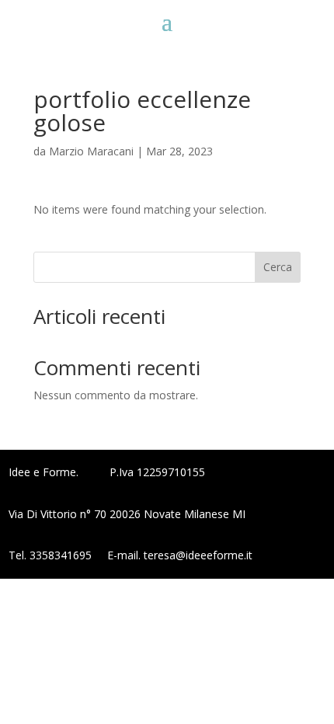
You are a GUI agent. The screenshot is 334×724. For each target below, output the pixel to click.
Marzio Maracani (91, 151)
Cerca (277, 266)
